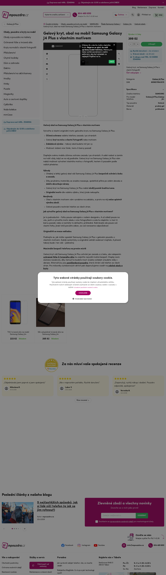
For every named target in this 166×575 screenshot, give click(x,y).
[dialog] (83, 287)
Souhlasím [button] (83, 293)
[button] (83, 298)
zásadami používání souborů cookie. (86, 287)
